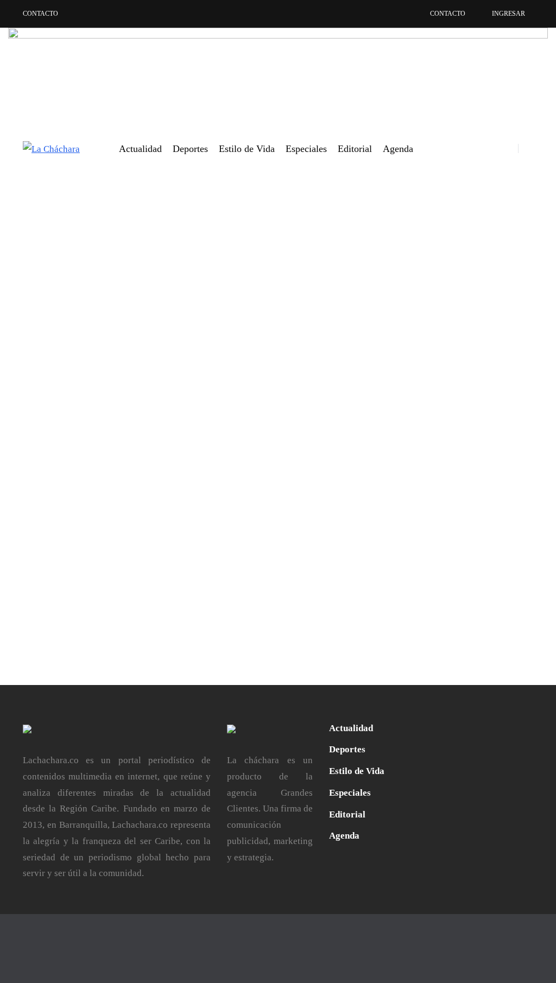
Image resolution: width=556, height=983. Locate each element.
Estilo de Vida (247, 148)
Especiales (306, 148)
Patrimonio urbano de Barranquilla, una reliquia (190, 480)
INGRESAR (508, 13)
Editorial (355, 148)
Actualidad (140, 148)
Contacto (40, 13)
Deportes (190, 148)
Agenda (398, 148)
